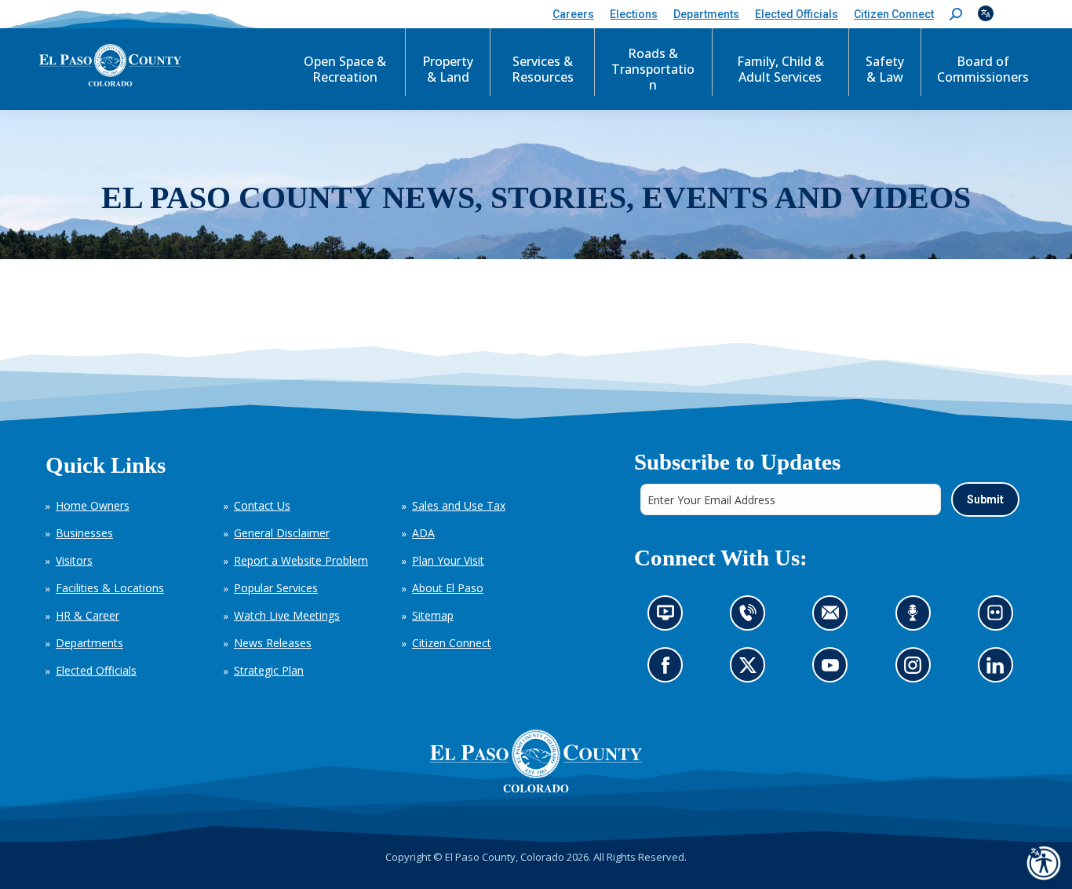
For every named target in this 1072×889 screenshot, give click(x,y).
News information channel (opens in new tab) (670, 618)
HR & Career (87, 615)
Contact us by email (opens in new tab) (835, 618)
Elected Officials (96, 670)
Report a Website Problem (301, 560)
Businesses (84, 532)
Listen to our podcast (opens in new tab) (916, 618)
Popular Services (276, 587)
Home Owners (92, 505)
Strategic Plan (269, 670)
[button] (956, 14)
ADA (423, 532)
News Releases (273, 642)
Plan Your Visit (448, 560)
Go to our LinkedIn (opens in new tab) (998, 669)
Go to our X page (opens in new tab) (751, 669)
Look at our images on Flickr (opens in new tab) (999, 618)
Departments (89, 642)
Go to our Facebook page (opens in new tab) (669, 669)
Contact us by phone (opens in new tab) (751, 618)
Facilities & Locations (110, 587)
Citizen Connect (451, 642)
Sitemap (433, 615)
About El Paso (447, 587)
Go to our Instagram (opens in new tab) (917, 669)
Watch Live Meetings (287, 615)
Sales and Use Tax (458, 505)
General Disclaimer (282, 532)
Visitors (74, 560)
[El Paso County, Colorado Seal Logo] (536, 761)
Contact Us (262, 505)
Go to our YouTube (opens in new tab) (834, 669)
